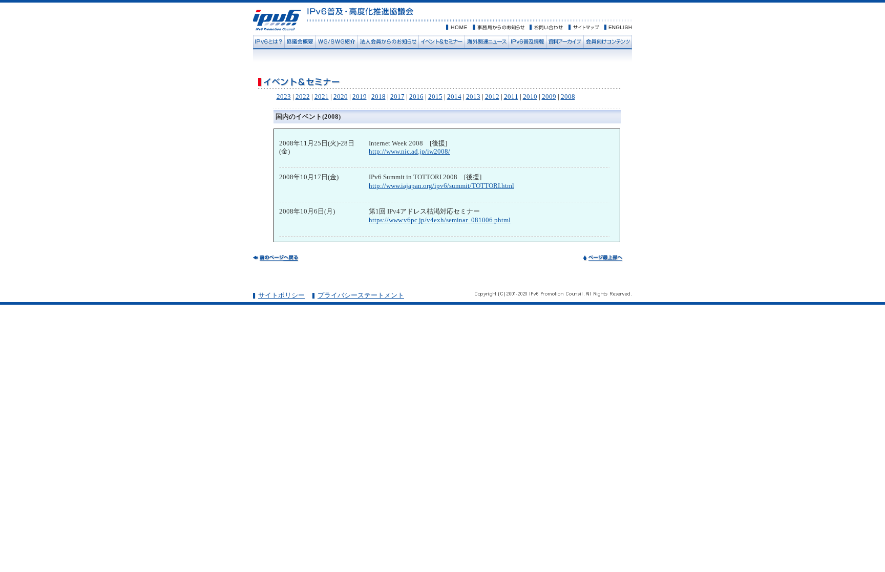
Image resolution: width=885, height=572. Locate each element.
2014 (454, 96)
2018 (378, 96)
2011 (511, 96)
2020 (340, 96)
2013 (473, 96)
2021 (321, 96)
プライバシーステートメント (361, 295)
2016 (416, 96)
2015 (435, 96)
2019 (359, 96)
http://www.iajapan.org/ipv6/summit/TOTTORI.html (441, 185)
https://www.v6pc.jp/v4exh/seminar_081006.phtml (440, 220)
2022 (303, 96)
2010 (530, 96)
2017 (397, 96)
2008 (568, 96)
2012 (492, 96)
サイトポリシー (281, 295)
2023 (284, 96)
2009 (549, 96)
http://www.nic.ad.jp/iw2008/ (409, 151)
